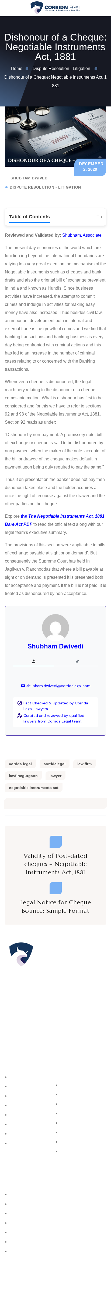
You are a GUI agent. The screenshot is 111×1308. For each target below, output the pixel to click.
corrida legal (20, 764)
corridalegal (54, 764)
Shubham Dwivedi (30, 178)
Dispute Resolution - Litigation (45, 187)
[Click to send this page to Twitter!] (21, 803)
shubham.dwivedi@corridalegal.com (58, 685)
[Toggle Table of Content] (96, 217)
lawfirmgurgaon (23, 776)
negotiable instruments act (33, 787)
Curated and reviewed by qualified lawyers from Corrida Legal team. (53, 718)
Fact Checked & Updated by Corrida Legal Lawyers (55, 706)
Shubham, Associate (82, 235)
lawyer (55, 776)
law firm (84, 764)
